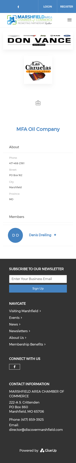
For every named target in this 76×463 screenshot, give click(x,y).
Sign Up (38, 288)
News (13, 324)
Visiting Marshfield (23, 311)
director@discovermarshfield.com (36, 430)
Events (14, 318)
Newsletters (18, 331)
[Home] (31, 20)
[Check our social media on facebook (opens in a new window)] (19, 8)
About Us (16, 338)
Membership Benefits (26, 344)
